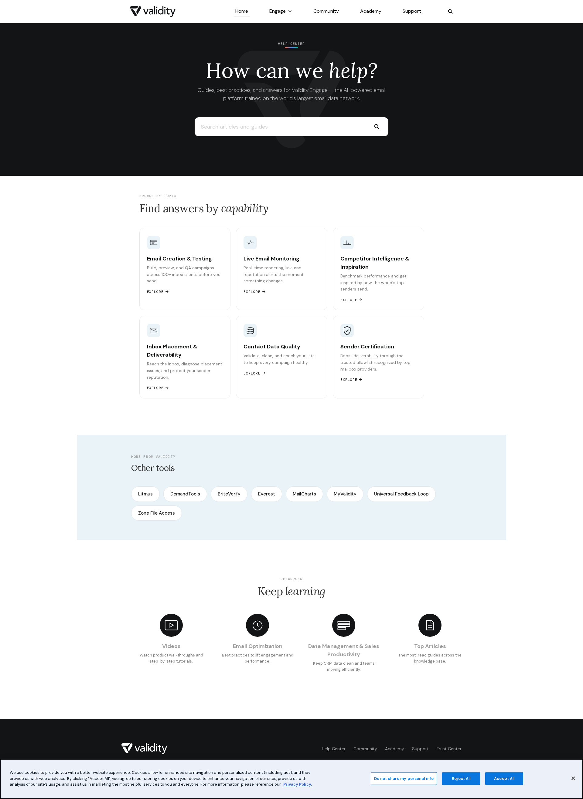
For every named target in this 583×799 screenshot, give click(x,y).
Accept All (504, 778)
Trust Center (449, 748)
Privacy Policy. (297, 784)
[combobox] (280, 126)
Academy (370, 11)
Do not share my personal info (404, 778)
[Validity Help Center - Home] (153, 11)
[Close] (573, 778)
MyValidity (345, 494)
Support (412, 11)
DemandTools (185, 494)
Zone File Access (156, 513)
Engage (277, 11)
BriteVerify (229, 494)
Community (326, 11)
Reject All (461, 778)
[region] (291, 779)
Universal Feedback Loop (401, 494)
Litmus (145, 494)
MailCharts (304, 494)
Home (241, 11)
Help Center (334, 748)
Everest (266, 494)
